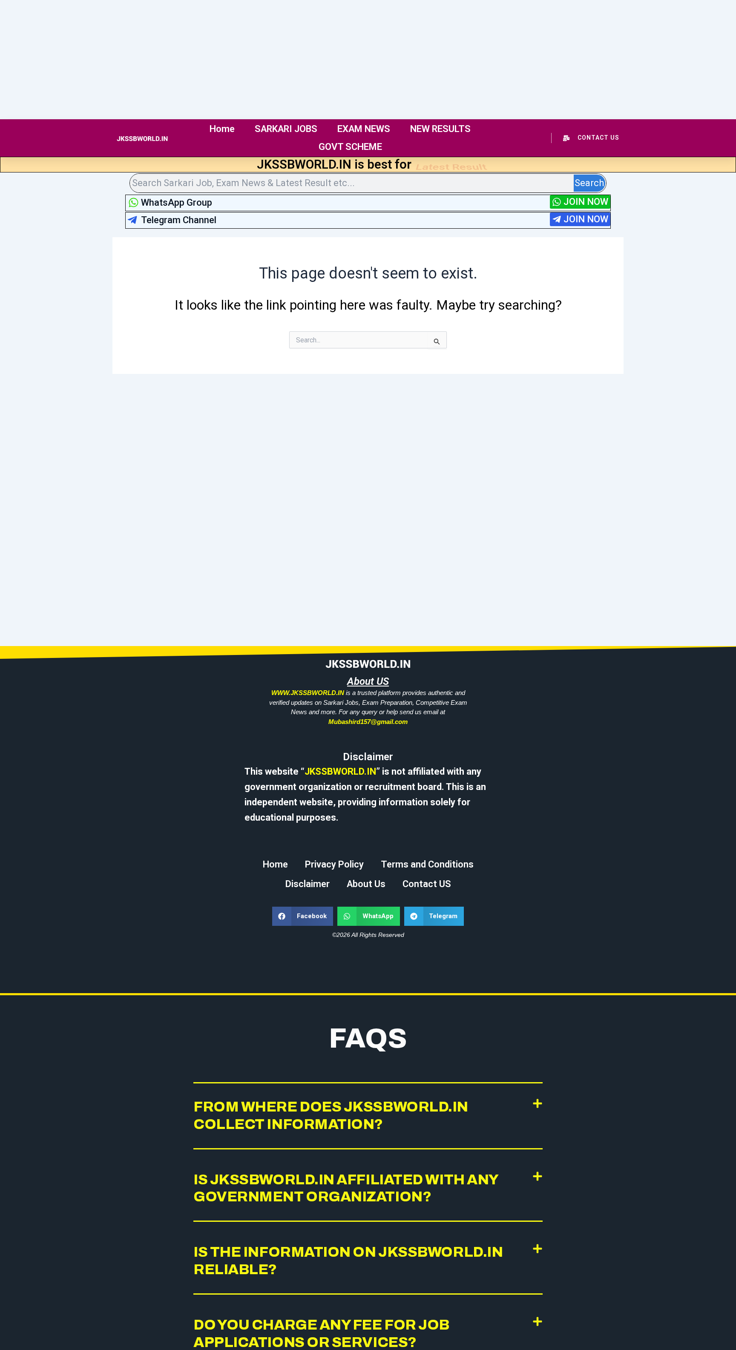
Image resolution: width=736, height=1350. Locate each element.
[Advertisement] (255, 59)
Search (589, 183)
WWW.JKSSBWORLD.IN (307, 692)
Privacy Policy (334, 864)
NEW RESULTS (440, 129)
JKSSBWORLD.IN (340, 771)
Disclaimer (307, 884)
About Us (366, 884)
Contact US (426, 884)
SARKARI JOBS (286, 129)
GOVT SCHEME (350, 146)
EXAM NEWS (363, 129)
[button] (303, 916)
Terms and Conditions (427, 864)
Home (222, 129)
